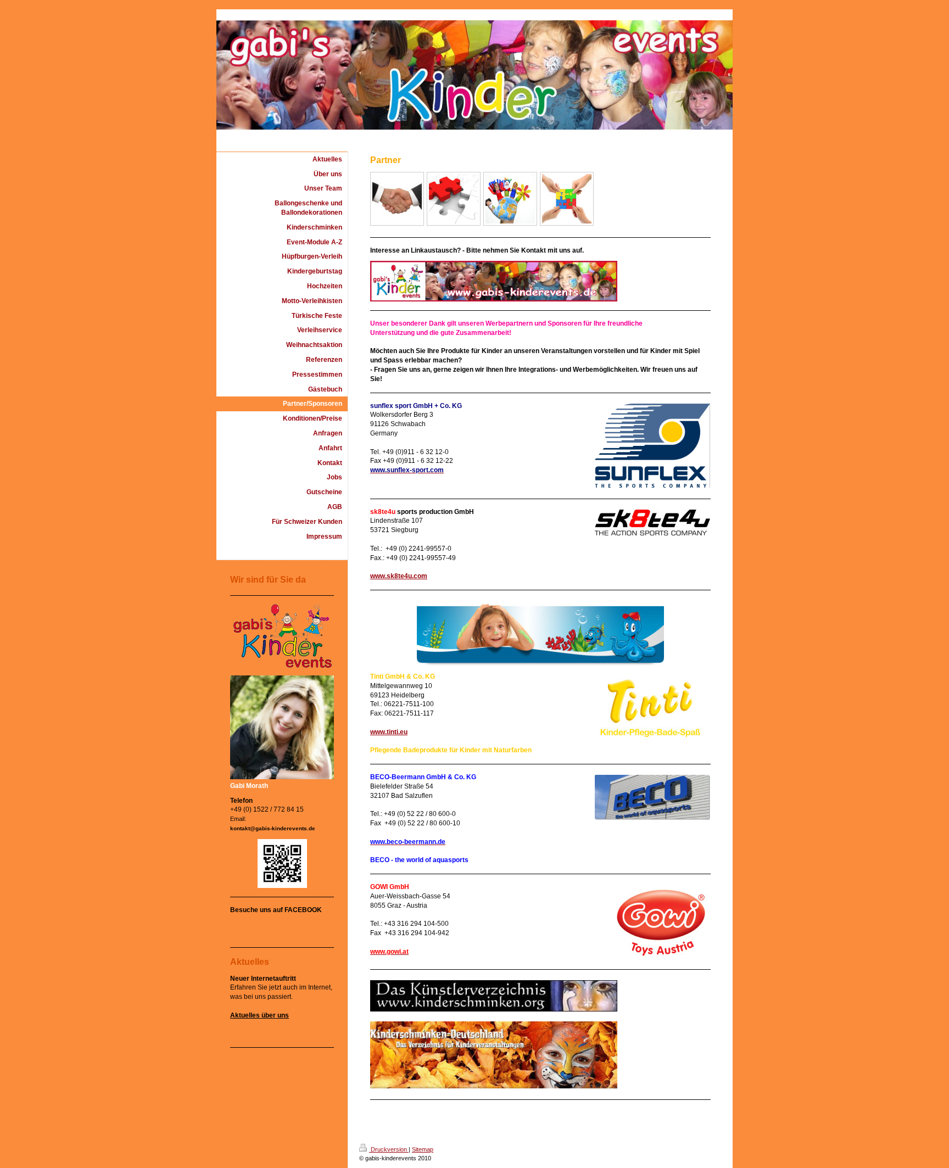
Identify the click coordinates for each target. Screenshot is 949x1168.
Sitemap (422, 1149)
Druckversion (389, 1149)
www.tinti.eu (388, 732)
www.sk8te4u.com (398, 576)
